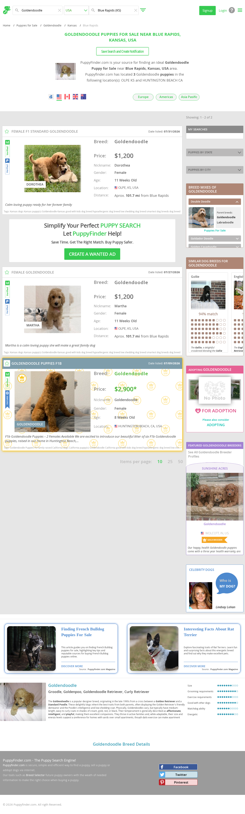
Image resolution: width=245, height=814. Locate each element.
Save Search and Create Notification (122, 51)
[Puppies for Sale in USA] (59, 96)
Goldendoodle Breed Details (121, 744)
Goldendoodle (52, 25)
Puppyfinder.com (14, 765)
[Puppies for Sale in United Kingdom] (75, 96)
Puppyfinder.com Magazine (101, 669)
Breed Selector (35, 775)
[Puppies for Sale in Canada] (67, 96)
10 (159, 461)
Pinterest (181, 782)
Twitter (181, 774)
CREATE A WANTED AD (92, 254)
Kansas (72, 25)
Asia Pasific (189, 97)
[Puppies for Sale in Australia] (83, 96)
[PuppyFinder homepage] (6, 10)
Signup (207, 10)
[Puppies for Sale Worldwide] (51, 96)
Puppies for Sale (26, 25)
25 (170, 461)
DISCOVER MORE (72, 666)
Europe (143, 97)
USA (116, 188)
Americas (166, 97)
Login (223, 10)
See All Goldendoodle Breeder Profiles (210, 454)
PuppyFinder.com (17, 760)
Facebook (181, 767)
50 (180, 461)
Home (6, 25)
